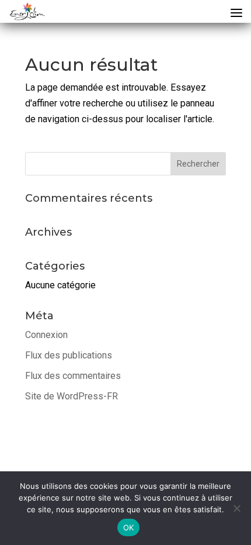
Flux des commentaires (73, 375)
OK (128, 527)
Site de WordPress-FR (71, 396)
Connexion (46, 334)
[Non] (236, 508)
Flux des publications (68, 355)
